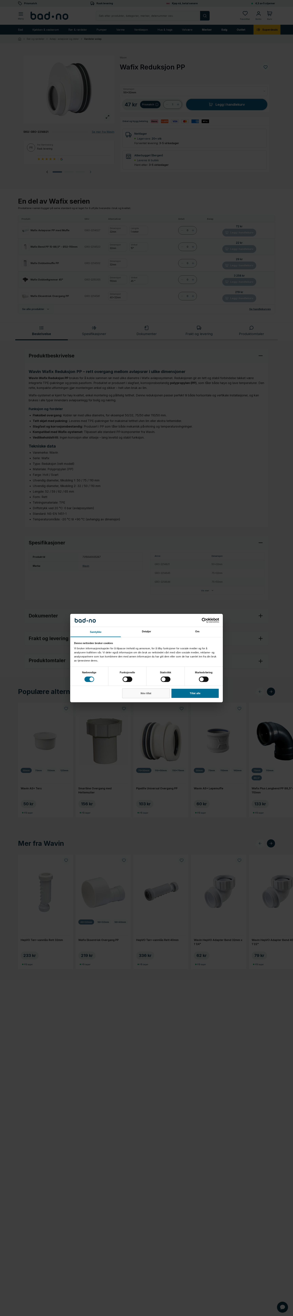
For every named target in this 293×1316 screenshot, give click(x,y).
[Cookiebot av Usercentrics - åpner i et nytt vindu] (204, 620)
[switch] (127, 679)
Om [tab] (197, 631)
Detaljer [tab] (146, 631)
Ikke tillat (146, 693)
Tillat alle (195, 693)
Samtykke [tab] (96, 631)
